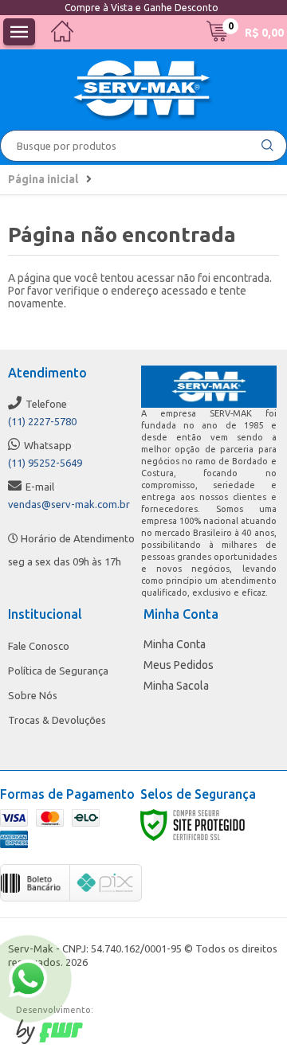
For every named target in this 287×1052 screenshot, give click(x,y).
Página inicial (43, 179)
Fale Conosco (38, 645)
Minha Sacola (176, 685)
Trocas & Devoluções (57, 719)
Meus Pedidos (179, 665)
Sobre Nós (32, 695)
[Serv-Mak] (143, 91)
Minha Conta (175, 644)
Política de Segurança (58, 670)
